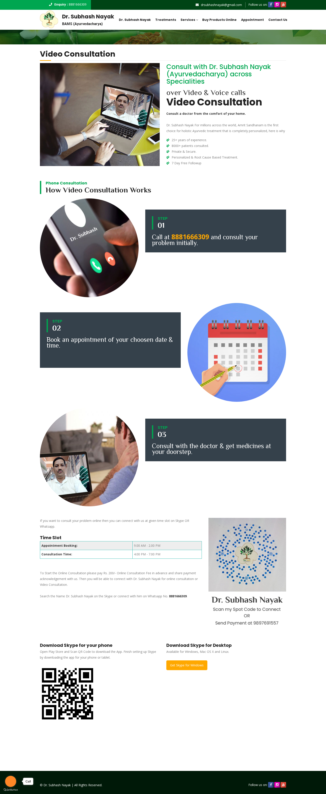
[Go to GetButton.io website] (11, 789)
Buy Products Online (219, 20)
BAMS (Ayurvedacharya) (82, 24)
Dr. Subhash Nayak (88, 16)
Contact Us (277, 20)
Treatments (165, 20)
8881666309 (77, 4)
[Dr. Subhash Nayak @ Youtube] (283, 4)
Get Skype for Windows (187, 665)
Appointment (252, 20)
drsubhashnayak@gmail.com (221, 5)
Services (188, 20)
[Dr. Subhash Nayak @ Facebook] (271, 4)
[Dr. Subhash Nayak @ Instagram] (277, 4)
